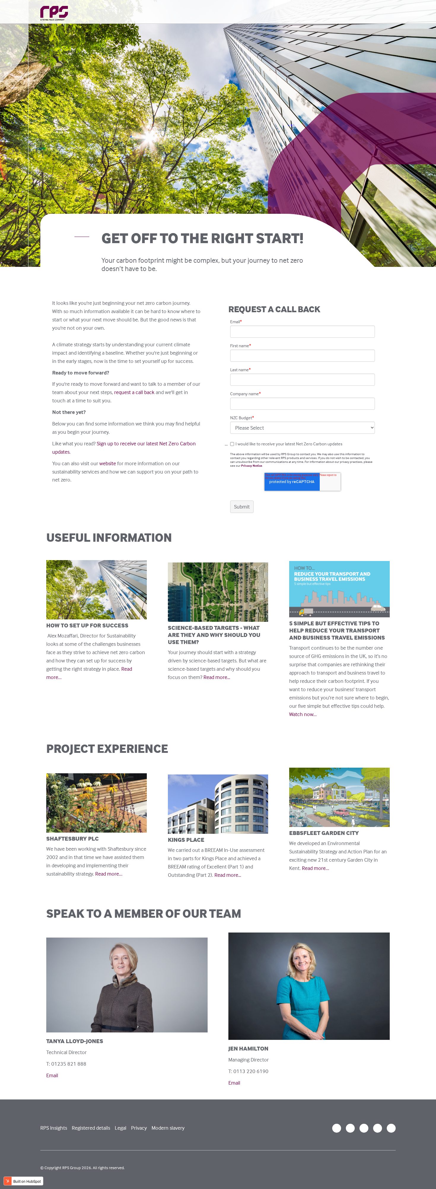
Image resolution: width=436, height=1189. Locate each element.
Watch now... (303, 714)
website (107, 463)
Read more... (108, 873)
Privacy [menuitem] (139, 1127)
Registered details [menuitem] (91, 1127)
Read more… (218, 677)
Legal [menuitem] (120, 1127)
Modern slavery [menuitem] (168, 1127)
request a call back (134, 392)
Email (52, 1075)
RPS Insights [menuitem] (53, 1127)
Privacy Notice (251, 465)
